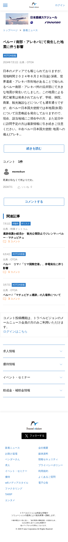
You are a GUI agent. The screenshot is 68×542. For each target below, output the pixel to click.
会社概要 (43, 447)
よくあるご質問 (47, 476)
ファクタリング (13, 488)
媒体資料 (43, 453)
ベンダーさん (12, 459)
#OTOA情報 (10, 55)
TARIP (8, 494)
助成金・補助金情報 (16, 390)
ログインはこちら (15, 331)
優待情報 (9, 364)
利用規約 (43, 471)
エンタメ (10, 500)
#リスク (26, 223)
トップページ (10, 30)
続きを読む (34, 148)
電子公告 (43, 482)
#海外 (16, 223)
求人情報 (9, 351)
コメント (14, 241)
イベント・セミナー (16, 377)
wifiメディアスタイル (16, 482)
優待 (7, 476)
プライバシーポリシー (50, 465)
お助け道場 (11, 453)
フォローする (37, 435)
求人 (7, 465)
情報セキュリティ (48, 459)
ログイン (60, 5)
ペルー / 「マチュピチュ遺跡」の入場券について (32, 294)
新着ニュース (30, 30)
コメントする (34, 201)
